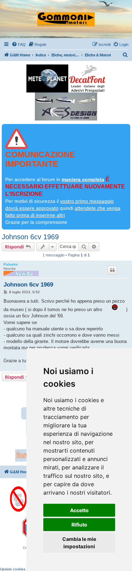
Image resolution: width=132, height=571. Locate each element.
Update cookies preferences (23, 569)
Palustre (11, 264)
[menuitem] (19, 44)
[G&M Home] (66, 16)
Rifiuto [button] (79, 525)
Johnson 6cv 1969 (30, 237)
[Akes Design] (66, 106)
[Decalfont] (87, 78)
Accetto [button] (79, 510)
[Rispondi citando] (112, 270)
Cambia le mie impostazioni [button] (79, 542)
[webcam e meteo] (47, 78)
